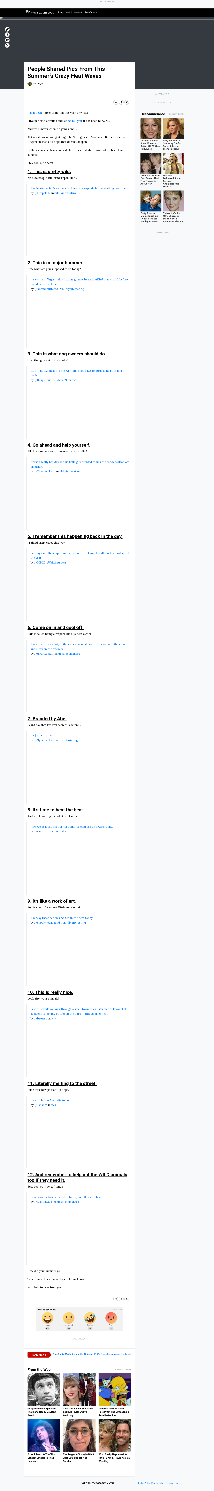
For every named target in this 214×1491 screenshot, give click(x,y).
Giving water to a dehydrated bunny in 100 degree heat (66, 1197)
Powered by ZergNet (123, 1369)
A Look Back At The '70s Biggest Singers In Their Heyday (41, 1458)
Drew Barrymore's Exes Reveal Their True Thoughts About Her (150, 179)
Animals (78, 12)
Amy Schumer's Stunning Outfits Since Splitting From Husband (172, 144)
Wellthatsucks (57, 562)
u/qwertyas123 (43, 653)
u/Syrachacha (43, 740)
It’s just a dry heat (42, 735)
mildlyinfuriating (66, 740)
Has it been (35, 112)
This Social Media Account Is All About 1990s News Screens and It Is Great (92, 1354)
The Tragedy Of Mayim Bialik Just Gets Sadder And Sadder (78, 1458)
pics (64, 831)
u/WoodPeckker (44, 471)
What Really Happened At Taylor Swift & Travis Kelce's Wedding (114, 1458)
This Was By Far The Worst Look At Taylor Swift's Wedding (78, 1412)
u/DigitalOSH (43, 1201)
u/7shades (40, 1105)
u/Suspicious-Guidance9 (50, 380)
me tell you (75, 121)
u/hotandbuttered (46, 289)
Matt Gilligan (38, 83)
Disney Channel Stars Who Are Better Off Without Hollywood (150, 144)
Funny (61, 12)
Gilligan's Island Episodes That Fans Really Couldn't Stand (42, 1412)
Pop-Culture (91, 12)
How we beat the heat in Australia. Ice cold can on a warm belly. (72, 826)
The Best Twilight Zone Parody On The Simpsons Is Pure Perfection (114, 1412)
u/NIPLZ (39, 562)
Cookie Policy (143, 1483)
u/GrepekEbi (42, 193)
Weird (69, 12)
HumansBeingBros (68, 653)
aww (73, 380)
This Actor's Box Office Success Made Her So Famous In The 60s (173, 217)
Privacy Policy (158, 1483)
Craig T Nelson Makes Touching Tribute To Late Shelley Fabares (149, 217)
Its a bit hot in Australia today (50, 1100)
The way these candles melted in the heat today (61, 918)
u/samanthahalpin (46, 831)
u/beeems (40, 1018)
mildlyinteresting (65, 193)
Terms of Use (172, 1483)
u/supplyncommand (47, 922)
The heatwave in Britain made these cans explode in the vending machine (78, 188)
